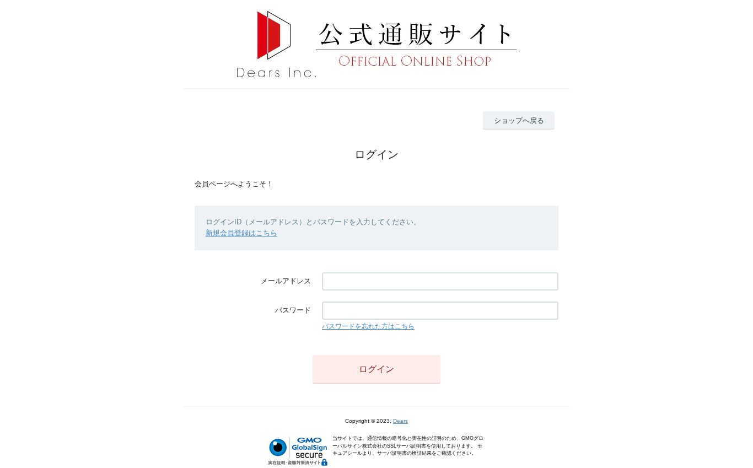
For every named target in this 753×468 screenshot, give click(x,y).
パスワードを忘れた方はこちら (368, 326)
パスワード (293, 310)
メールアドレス (286, 281)
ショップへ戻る (519, 120)
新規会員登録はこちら (241, 233)
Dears (400, 421)
